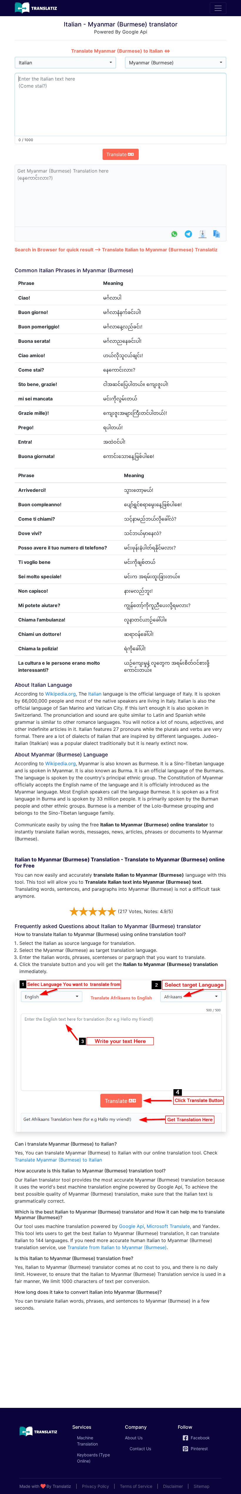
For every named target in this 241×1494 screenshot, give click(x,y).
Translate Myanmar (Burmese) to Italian (58, 1160)
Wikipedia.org (60, 694)
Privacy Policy (95, 1486)
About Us (134, 1437)
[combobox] (65, 62)
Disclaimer (173, 1486)
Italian (94, 694)
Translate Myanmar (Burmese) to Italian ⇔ (120, 51)
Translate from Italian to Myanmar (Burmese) (117, 1247)
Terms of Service (136, 1486)
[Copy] (217, 234)
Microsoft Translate (168, 1226)
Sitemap (202, 1486)
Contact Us (140, 1448)
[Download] (202, 234)
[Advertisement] (120, 1357)
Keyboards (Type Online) (93, 1457)
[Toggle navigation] (218, 8)
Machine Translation (95, 1440)
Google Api (131, 1226)
